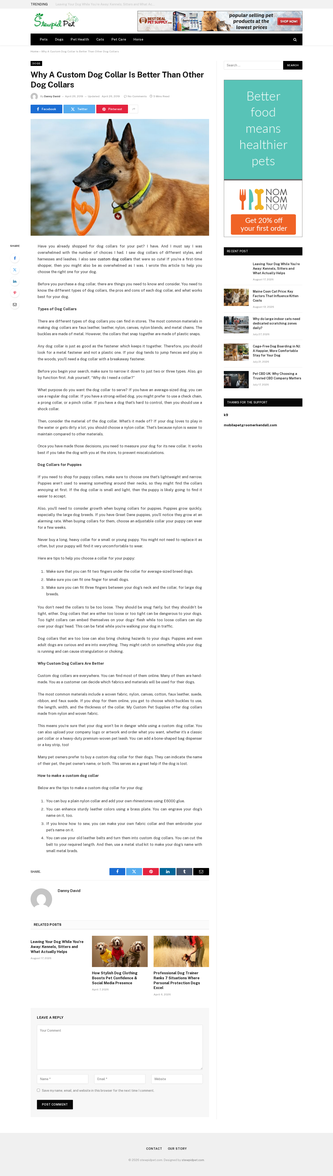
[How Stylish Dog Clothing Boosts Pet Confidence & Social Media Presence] (119, 951)
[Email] (14, 304)
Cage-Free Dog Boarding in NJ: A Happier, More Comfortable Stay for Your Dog (277, 350)
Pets (44, 39)
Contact (154, 1148)
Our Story (177, 1148)
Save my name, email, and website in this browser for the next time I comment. (98, 1090)
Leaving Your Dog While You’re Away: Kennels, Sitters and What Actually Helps (57, 947)
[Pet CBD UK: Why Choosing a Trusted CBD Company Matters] (236, 379)
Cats (100, 39)
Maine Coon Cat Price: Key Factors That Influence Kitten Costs (102, 4)
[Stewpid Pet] (55, 21)
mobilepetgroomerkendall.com (250, 425)
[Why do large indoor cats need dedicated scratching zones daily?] (236, 324)
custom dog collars (115, 259)
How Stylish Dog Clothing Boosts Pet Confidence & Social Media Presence (115, 978)
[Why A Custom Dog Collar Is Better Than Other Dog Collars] (120, 177)
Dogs (59, 39)
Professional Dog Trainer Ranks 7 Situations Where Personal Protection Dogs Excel (177, 980)
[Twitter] (14, 269)
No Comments (137, 96)
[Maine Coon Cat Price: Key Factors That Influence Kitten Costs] (236, 297)
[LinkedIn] (14, 281)
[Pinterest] (14, 292)
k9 (226, 415)
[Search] (294, 39)
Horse (138, 39)
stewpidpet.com (193, 1160)
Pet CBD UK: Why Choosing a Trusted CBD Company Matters (277, 376)
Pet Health (80, 39)
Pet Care (118, 39)
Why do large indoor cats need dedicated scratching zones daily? (276, 323)
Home (35, 51)
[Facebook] (14, 258)
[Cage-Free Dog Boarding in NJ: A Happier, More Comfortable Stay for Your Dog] (236, 352)
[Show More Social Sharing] (133, 109)
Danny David (52, 96)
